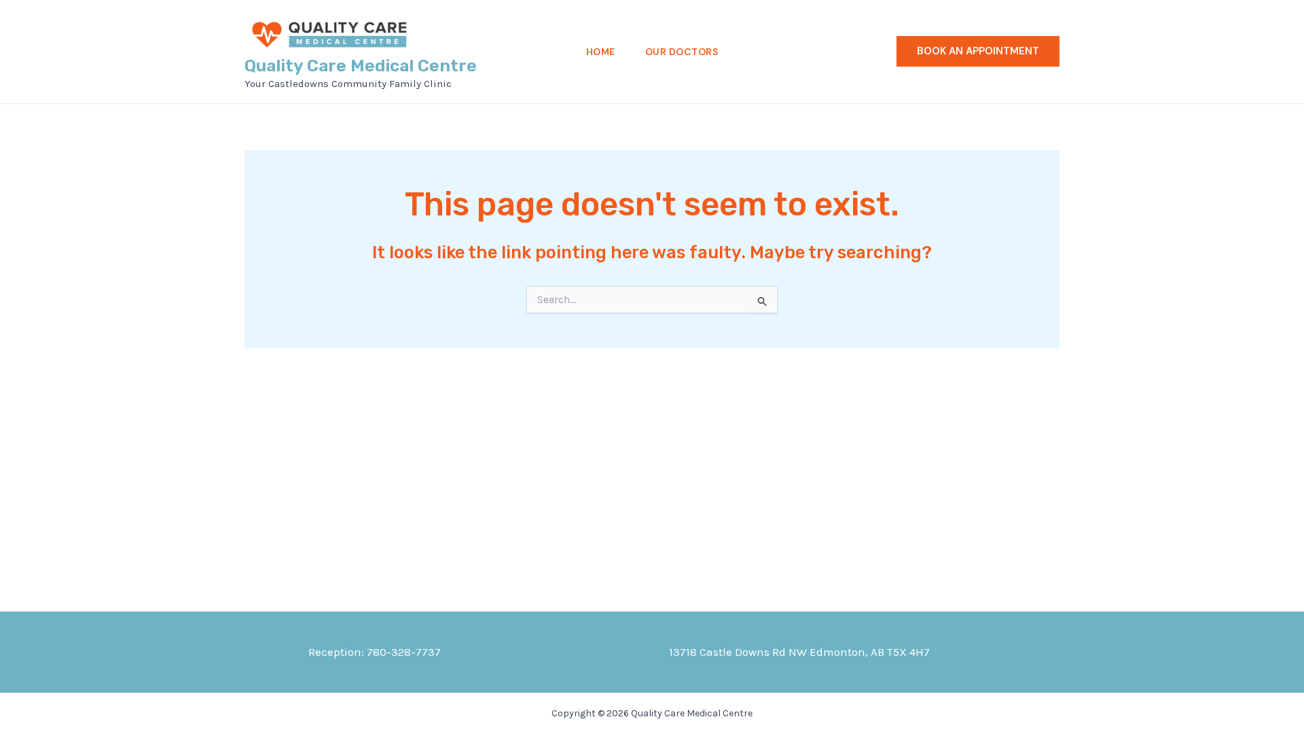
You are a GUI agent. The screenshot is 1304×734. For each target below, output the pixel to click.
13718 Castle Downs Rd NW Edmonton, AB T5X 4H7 (799, 652)
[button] (978, 51)
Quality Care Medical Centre (360, 65)
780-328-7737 (404, 652)
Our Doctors (682, 51)
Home (600, 51)
